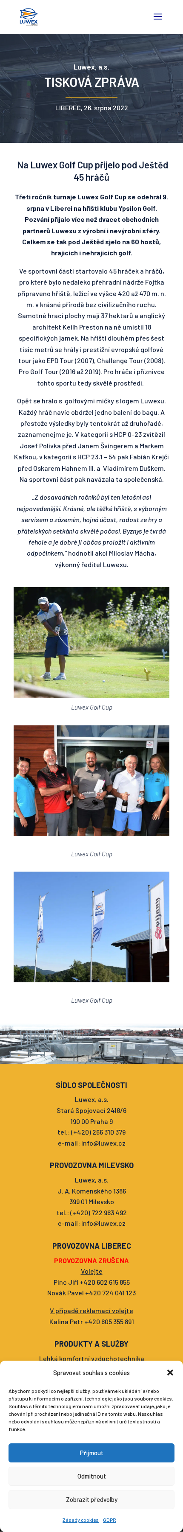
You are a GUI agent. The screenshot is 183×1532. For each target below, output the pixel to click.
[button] (170, 1372)
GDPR (109, 1520)
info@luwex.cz (103, 1143)
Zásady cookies (81, 1520)
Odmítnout (91, 1476)
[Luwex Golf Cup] (91, 642)
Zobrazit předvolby (91, 1499)
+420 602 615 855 (105, 1282)
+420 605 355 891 (109, 1321)
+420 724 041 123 (110, 1293)
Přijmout (91, 1453)
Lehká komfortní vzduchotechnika (91, 1358)
